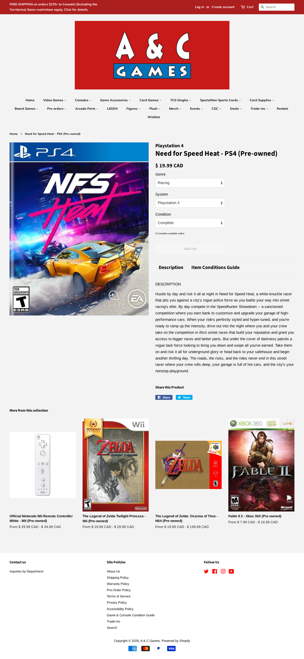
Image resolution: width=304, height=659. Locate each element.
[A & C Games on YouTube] (231, 572)
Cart (250, 7)
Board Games (25, 109)
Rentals (282, 109)
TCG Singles (179, 100)
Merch (174, 109)
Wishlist (154, 117)
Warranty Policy (118, 584)
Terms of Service (119, 596)
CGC (215, 109)
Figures (132, 109)
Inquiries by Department (26, 571)
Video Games (53, 100)
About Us (113, 571)
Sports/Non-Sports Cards (219, 100)
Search (112, 627)
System (161, 194)
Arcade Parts (85, 109)
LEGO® (112, 109)
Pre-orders (55, 109)
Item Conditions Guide (215, 267)
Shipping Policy (118, 577)
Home (30, 100)
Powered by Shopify (176, 641)
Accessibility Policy (120, 609)
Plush (153, 109)
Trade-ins (258, 109)
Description (171, 267)
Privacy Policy (117, 602)
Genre (160, 174)
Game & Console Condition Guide (131, 615)
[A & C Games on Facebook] (214, 572)
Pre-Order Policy (119, 590)
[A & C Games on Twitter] (206, 572)
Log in (199, 7)
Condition (163, 214)
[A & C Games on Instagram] (223, 572)
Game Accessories (114, 100)
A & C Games (150, 641)
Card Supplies (261, 100)
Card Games (149, 100)
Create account (223, 7)
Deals (235, 109)
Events (195, 109)
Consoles (82, 100)
